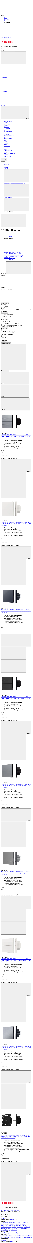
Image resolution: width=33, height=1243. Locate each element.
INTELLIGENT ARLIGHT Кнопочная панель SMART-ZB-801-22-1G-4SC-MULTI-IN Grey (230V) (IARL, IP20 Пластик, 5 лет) (16, 786)
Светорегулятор (7, 316)
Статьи (26, 1235)
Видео (7, 1235)
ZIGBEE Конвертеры (9, 258)
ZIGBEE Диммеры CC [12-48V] (12, 253)
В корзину (27, 471)
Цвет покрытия (5, 336)
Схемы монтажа (15, 1237)
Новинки (6, 164)
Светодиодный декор (9, 1228)
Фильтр (3, 409)
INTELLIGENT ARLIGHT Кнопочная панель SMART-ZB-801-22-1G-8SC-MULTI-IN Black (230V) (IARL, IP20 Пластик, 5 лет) (16, 698)
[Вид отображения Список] (13, 363)
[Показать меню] (16, 175)
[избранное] (13, 491)
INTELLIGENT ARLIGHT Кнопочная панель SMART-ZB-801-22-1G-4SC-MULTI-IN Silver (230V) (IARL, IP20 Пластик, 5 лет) (16, 1048)
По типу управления (6, 289)
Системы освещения (7, 142)
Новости (6, 19)
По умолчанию (4, 370)
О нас (5, 18)
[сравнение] (13, 478)
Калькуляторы (7, 1237)
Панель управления (8, 314)
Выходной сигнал (5, 318)
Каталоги (3, 1235)
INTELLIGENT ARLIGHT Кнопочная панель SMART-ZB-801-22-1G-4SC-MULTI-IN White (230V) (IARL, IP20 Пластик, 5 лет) (16, 524)
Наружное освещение (7, 145)
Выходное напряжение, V (8, 331)
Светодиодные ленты (6, 1222)
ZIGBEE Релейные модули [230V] (13, 256)
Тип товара (4, 311)
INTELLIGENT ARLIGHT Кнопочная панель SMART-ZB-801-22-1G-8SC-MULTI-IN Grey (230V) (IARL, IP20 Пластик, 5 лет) (16, 873)
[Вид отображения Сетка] (13, 350)
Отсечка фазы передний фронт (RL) (13, 325)
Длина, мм (3, 337)
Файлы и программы (26, 1237)
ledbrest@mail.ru (15, 1210)
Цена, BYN (4, 308)
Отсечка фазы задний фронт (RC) (12, 323)
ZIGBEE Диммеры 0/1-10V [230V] (13, 255)
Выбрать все (4, 312)
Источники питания (7, 124)
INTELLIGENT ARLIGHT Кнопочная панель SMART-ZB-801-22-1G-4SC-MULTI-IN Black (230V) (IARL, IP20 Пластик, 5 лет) (16, 611)
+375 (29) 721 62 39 (6, 1210)
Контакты (12, 39)
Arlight (12, 1219)
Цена (2, 383)
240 (4, 330)
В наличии (6, 306)
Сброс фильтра (5, 303)
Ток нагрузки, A (5, 341)
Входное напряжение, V (7, 326)
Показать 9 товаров (6, 343)
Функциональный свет (12, 1225)
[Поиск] (13, 57)
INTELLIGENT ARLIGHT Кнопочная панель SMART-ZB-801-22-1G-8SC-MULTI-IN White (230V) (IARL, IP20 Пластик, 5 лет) (16, 960)
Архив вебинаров (19, 1235)
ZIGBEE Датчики (9, 259)
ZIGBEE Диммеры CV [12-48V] (12, 252)
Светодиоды (7, 156)
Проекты (6, 21)
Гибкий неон (6, 148)
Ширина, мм (4, 338)
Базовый (3, 287)
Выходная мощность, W (7, 333)
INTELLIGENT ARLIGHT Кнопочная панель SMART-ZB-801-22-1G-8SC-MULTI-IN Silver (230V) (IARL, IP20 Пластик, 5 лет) (16, 436)
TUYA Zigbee (7, 321)
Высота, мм (4, 340)
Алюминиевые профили (8, 133)
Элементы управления (7, 334)
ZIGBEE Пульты (8, 236)
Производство (8, 1232)
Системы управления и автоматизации (14, 1223)
